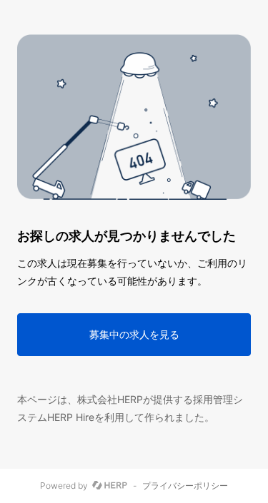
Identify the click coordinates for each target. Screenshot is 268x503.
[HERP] (109, 486)
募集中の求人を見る (134, 334)
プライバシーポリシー (185, 486)
